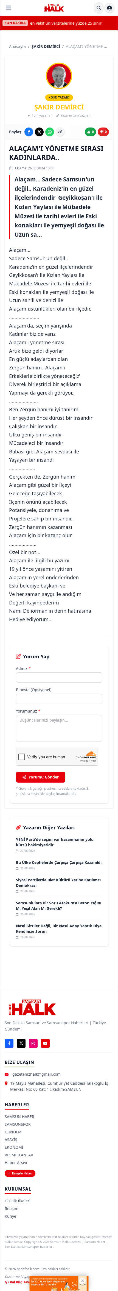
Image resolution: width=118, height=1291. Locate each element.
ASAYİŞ (11, 1139)
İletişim (11, 1208)
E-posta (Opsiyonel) (33, 689)
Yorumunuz (28, 711)
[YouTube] (45, 1043)
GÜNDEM (13, 1131)
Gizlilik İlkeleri (17, 1200)
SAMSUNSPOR (18, 1124)
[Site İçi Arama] (98, 8)
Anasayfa (17, 46)
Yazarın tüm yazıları (76, 115)
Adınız (23, 668)
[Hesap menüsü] (109, 8)
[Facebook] (9, 1043)
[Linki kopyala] (60, 132)
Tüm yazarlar (42, 115)
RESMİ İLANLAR (19, 1154)
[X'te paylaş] (39, 132)
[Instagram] (33, 1043)
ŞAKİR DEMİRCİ (46, 46)
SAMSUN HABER (19, 1116)
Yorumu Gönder (44, 777)
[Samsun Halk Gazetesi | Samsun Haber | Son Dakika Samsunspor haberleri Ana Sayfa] (54, 8)
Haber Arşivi (16, 1162)
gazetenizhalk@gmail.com (36, 1074)
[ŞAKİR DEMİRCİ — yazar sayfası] (59, 76)
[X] (21, 1043)
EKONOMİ (14, 1147)
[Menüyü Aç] (8, 8)
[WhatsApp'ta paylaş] (49, 132)
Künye (10, 1216)
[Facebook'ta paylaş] (28, 132)
